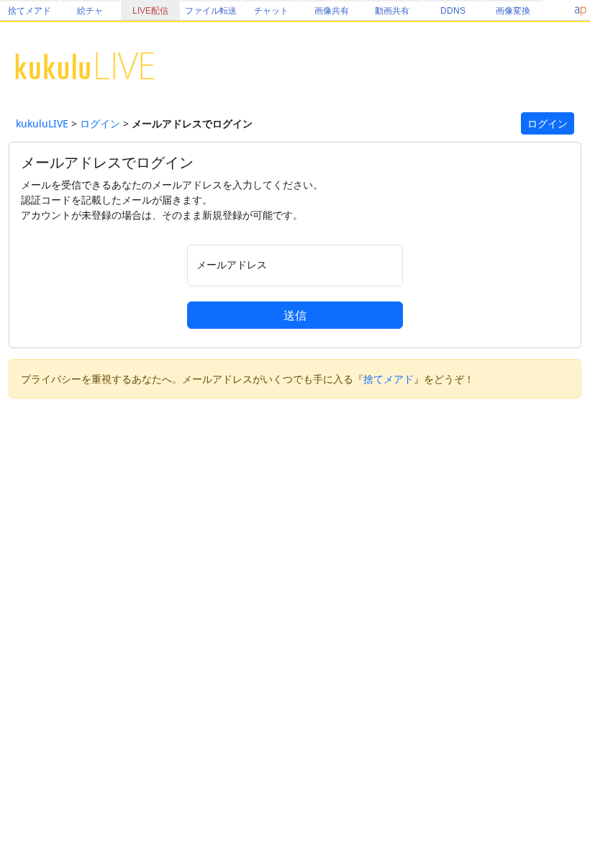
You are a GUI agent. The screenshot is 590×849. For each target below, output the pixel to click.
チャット (271, 11)
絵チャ (90, 11)
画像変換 (513, 11)
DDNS (453, 11)
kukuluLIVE (42, 123)
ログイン (100, 123)
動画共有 (392, 11)
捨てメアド (29, 11)
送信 (295, 315)
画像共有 (331, 11)
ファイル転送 (211, 11)
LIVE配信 (150, 11)
